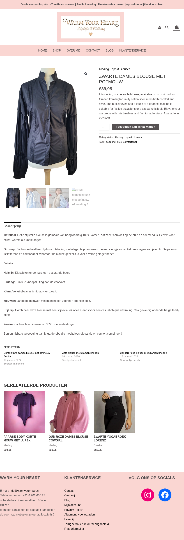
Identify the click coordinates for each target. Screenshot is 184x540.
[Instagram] (147, 494)
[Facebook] (164, 494)
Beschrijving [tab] (12, 226)
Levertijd (69, 519)
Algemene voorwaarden (79, 514)
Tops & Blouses (120, 69)
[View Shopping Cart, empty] (176, 27)
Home (42, 50)
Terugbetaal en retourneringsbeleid (86, 524)
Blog (110, 50)
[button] (167, 27)
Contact (93, 50)
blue (119, 141)
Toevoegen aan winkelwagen (135, 126)
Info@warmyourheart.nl (24, 490)
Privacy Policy (73, 509)
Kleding (104, 69)
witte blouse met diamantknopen (80, 352)
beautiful (111, 141)
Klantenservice (132, 50)
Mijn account (72, 504)
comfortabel (130, 141)
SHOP (57, 50)
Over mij (73, 50)
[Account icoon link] (159, 27)
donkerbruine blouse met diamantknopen (143, 352)
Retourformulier (74, 528)
